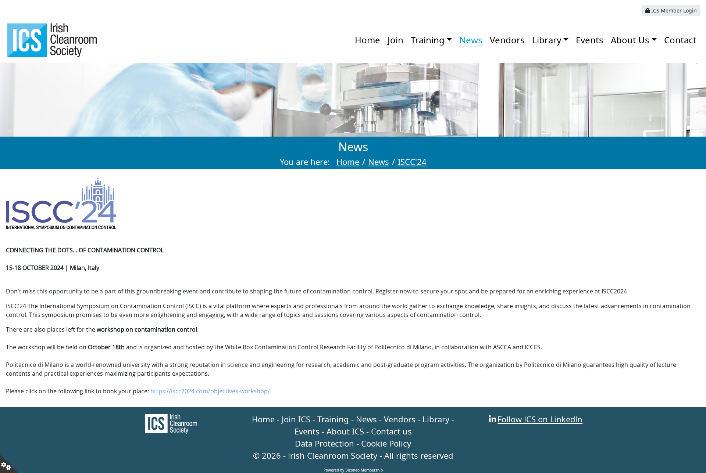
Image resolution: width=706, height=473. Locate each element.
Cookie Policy (386, 443)
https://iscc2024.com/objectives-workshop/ (210, 391)
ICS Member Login (673, 10)
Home (367, 40)
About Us (630, 40)
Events (589, 40)
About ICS (345, 431)
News (470, 40)
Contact (680, 40)
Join (395, 40)
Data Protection (324, 443)
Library (546, 40)
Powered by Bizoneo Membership (353, 470)
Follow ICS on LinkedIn (540, 419)
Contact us (391, 431)
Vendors (507, 40)
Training (428, 40)
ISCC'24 (412, 161)
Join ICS (296, 419)
